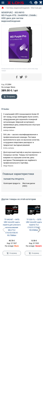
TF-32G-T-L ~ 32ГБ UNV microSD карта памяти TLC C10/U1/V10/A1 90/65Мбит (34, 224)
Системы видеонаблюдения (17, 8)
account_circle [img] (36, 2)
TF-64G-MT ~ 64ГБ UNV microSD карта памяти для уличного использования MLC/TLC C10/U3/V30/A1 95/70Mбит (12, 227)
